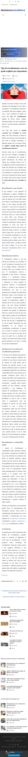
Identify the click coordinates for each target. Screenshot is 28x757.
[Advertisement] (14, 31)
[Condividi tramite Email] (25, 581)
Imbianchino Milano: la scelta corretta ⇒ (14, 596)
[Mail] (18, 1)
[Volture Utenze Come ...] (3, 680)
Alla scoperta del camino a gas (16, 630)
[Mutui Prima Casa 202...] (3, 713)
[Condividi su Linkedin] (22, 581)
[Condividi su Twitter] (20, 581)
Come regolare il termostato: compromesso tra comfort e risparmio (16, 642)
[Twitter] (12, 1)
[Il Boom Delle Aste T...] (3, 720)
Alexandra (14, 616)
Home (2, 59)
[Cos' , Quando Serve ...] (3, 728)
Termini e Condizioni (10, 740)
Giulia (16, 76)
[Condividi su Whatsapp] (17, 581)
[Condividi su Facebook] (14, 581)
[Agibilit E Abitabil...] (3, 672)
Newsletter (5, 4)
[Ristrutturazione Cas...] (3, 665)
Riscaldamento (4, 575)
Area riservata (13, 4)
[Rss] (15, 1)
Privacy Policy (19, 740)
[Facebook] (9, 1)
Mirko (13, 627)
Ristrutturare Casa (10, 59)
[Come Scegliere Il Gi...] (3, 688)
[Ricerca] (3, 15)
